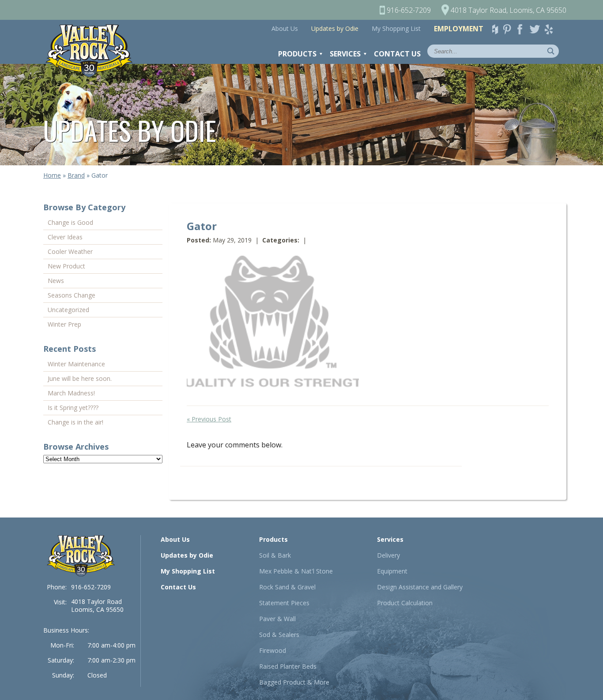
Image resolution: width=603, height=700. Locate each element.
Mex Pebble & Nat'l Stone (296, 571)
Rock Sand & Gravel (287, 587)
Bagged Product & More (294, 682)
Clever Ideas (65, 237)
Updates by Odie (334, 28)
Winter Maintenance (76, 364)
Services (345, 54)
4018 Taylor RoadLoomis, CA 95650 (97, 605)
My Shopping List (396, 28)
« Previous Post (209, 419)
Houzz (496, 29)
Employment (458, 28)
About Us (284, 28)
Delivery (388, 555)
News (56, 280)
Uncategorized (68, 309)
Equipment (392, 571)
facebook (523, 29)
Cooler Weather (70, 251)
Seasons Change (71, 295)
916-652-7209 (91, 587)
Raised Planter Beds (288, 666)
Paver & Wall (277, 618)
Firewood (272, 650)
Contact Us (397, 54)
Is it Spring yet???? (73, 407)
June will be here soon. (80, 378)
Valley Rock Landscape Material (93, 50)
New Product (66, 266)
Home (52, 175)
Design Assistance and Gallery (420, 587)
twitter (536, 29)
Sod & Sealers (279, 634)
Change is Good (70, 222)
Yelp (551, 29)
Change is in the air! (75, 422)
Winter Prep (64, 324)
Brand (76, 175)
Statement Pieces (284, 603)
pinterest (509, 29)
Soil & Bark (275, 555)
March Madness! (71, 393)
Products (297, 54)
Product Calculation (405, 603)
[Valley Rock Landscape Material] (80, 556)
